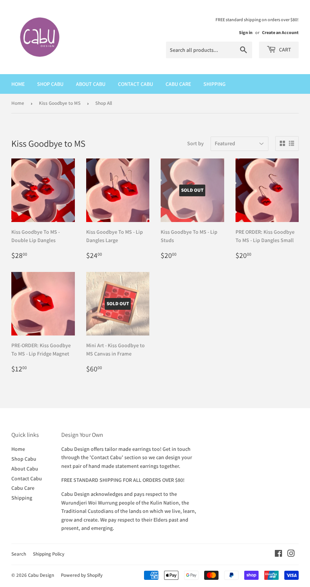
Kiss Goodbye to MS (60, 103)
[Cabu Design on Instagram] (291, 554)
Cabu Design (41, 575)
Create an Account (280, 32)
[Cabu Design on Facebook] (278, 554)
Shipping (214, 84)
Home (18, 84)
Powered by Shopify (81, 575)
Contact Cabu (135, 84)
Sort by (195, 143)
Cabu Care (178, 84)
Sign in (246, 32)
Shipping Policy (48, 554)
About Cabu (90, 84)
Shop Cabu (50, 84)
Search (18, 554)
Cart (284, 49)
